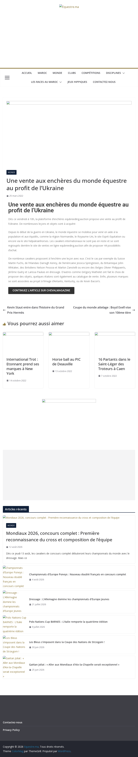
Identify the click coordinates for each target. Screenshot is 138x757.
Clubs (72, 73)
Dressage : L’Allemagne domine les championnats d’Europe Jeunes (69, 599)
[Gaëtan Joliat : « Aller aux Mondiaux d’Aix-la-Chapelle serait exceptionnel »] (14, 667)
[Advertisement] (69, 41)
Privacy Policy (11, 730)
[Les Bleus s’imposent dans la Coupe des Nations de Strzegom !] (14, 645)
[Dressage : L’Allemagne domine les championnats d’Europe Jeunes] (14, 601)
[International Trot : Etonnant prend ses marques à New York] (23, 335)
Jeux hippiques (77, 82)
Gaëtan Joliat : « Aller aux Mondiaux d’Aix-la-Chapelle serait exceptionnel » (74, 664)
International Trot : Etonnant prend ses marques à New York (22, 366)
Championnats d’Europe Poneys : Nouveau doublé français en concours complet (77, 574)
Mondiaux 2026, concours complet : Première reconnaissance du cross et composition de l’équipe (59, 536)
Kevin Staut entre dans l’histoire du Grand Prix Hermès (35, 310)
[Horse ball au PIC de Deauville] (69, 335)
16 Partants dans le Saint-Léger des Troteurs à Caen (114, 364)
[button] (123, 73)
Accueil (27, 73)
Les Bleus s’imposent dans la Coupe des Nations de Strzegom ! (67, 642)
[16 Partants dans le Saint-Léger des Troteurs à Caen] (115, 335)
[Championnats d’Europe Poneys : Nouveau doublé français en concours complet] (14, 577)
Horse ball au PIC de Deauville (66, 361)
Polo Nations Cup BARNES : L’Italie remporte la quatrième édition (68, 621)
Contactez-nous (104, 82)
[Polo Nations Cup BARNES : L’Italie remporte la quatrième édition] (14, 624)
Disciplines (113, 73)
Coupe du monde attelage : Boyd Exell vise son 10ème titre (102, 310)
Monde (57, 73)
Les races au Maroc (44, 82)
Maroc (42, 73)
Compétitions (91, 73)
